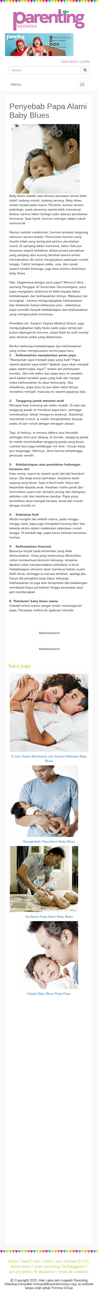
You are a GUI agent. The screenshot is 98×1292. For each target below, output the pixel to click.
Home (13, 1261)
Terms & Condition (74, 1271)
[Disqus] (49, 1059)
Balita (48, 1261)
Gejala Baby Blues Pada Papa (49, 993)
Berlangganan (74, 1266)
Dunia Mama (21, 1266)
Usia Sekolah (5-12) (72, 1261)
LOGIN (85, 62)
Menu (16, 84)
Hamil (25, 1261)
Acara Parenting (47, 1266)
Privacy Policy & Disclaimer (32, 1271)
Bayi (36, 1261)
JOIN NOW (69, 62)
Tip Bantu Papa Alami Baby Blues (49, 916)
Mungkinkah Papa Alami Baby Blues (49, 841)
